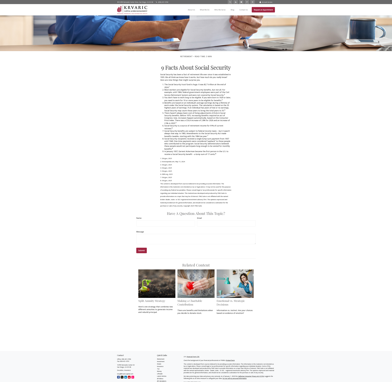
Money (159, 371)
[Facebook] (247, 2)
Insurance (160, 366)
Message (140, 231)
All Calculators (161, 381)
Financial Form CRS (193, 357)
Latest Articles (161, 376)
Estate (159, 364)
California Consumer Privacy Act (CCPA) (251, 376)
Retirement (160, 359)
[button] (191, 10)
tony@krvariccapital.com (125, 374)
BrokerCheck (230, 360)
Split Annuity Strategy (151, 301)
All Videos (160, 379)
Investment (160, 361)
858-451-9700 (126, 359)
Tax (158, 369)
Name (138, 218)
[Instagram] (132, 377)
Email (199, 218)
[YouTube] (241, 2)
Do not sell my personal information (235, 378)
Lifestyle (160, 374)
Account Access (267, 2)
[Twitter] (230, 2)
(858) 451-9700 (163, 2)
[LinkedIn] (235, 2)
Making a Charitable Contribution (189, 302)
